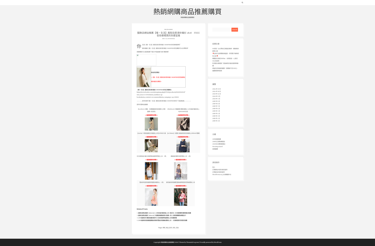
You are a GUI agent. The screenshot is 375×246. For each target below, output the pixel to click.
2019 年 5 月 (216, 111)
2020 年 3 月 (216, 99)
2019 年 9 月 (216, 101)
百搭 (177, 228)
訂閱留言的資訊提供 (218, 172)
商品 (167, 228)
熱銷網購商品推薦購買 (187, 13)
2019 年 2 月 (216, 118)
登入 (213, 167)
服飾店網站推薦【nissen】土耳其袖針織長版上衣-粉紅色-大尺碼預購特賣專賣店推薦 (164, 213)
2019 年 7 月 (216, 106)
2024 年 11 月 (216, 89)
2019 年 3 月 (216, 116)
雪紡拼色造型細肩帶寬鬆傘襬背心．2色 (151, 182)
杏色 (174, 228)
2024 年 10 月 (216, 91)
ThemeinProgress (192, 242)
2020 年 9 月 (216, 96)
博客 (164, 228)
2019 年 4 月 (216, 113)
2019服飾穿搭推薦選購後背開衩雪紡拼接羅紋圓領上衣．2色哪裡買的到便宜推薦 (162, 220)
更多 (170, 228)
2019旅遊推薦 (216, 139)
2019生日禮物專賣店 (218, 141)
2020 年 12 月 (216, 94)
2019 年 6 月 (216, 108)
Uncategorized (168, 29)
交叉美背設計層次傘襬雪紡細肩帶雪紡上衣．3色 (151, 156)
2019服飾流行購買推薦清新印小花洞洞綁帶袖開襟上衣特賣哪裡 (157, 218)
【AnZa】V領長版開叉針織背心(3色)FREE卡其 (151, 133)
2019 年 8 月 (216, 104)
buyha (173, 38)
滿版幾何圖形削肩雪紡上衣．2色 (181, 156)
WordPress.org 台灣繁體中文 (221, 174)
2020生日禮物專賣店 (218, 144)
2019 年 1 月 (216, 121)
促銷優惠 (215, 149)
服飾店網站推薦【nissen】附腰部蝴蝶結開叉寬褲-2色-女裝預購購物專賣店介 (162, 215)
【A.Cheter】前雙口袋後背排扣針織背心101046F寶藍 (183, 133)
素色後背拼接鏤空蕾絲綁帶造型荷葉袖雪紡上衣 (180, 182)
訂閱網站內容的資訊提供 (219, 170)
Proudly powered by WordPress (210, 242)
